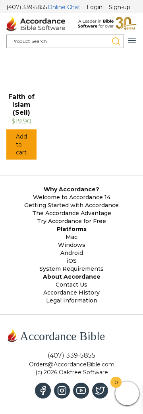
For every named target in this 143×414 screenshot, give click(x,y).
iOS (72, 260)
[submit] (116, 41)
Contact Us (71, 284)
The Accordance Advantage (71, 213)
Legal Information (71, 300)
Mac (71, 237)
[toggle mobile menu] (132, 40)
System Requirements (71, 268)
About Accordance (71, 276)
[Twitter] (100, 391)
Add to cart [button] (21, 144)
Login (94, 7)
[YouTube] (81, 391)
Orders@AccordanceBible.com (71, 364)
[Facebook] (43, 391)
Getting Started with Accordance (71, 205)
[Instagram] (62, 391)
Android (71, 252)
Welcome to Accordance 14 (71, 197)
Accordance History (71, 292)
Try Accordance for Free (71, 221)
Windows (71, 244)
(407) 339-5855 (26, 7)
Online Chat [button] (64, 7)
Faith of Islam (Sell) (21, 104)
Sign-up (119, 7)
